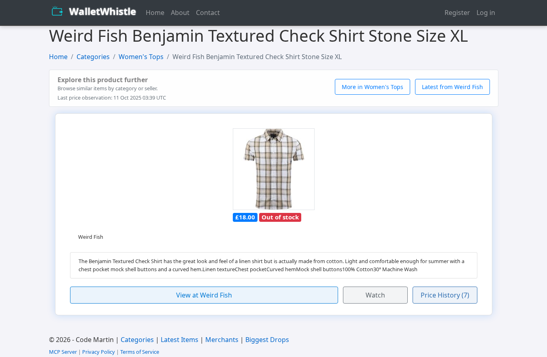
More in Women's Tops (372, 87)
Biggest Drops (267, 339)
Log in (486, 12)
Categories (93, 56)
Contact (208, 12)
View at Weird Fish (204, 295)
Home (155, 12)
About (180, 12)
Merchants (221, 339)
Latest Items (179, 339)
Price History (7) (445, 295)
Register (457, 12)
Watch (375, 295)
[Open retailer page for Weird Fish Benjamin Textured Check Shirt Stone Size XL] (274, 169)
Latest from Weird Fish (452, 87)
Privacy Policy (98, 351)
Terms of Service (139, 351)
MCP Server (63, 351)
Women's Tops (141, 56)
